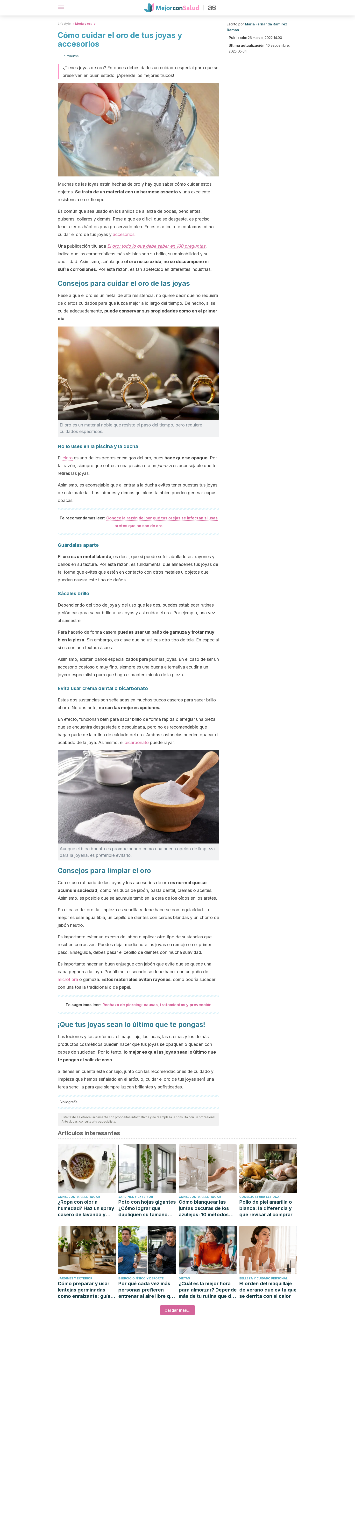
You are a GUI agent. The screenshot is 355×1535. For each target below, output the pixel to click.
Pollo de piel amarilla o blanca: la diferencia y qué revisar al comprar (265, 1208)
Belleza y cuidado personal (263, 1278)
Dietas (184, 1278)
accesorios (124, 234)
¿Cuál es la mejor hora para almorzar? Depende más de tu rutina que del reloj (208, 1290)
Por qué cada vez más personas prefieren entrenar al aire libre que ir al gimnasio (147, 1290)
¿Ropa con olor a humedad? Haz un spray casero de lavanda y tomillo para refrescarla (86, 1208)
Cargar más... (177, 1310)
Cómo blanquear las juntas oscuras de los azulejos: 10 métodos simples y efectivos (204, 1208)
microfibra (68, 979)
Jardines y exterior (135, 1197)
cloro (68, 457)
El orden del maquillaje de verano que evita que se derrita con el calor (268, 1290)
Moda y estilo (85, 23)
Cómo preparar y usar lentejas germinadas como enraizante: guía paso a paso (84, 1290)
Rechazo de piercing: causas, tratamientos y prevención (157, 1004)
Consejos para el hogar (79, 1197)
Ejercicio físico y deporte (141, 1278)
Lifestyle (64, 23)
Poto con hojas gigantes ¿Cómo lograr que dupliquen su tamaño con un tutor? (147, 1208)
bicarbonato (137, 742)
